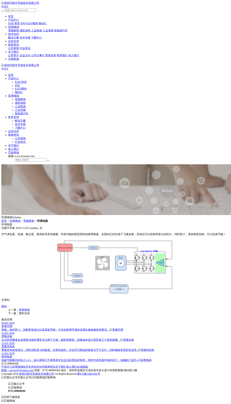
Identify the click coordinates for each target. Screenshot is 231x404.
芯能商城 (13, 152)
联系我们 (62, 55)
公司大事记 (38, 55)
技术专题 (25, 37)
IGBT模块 (32, 23)
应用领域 (13, 27)
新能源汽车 (61, 30)
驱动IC (43, 23)
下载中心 (36, 37)
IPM (23, 23)
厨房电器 (24, 309)
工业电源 (36, 30)
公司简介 (13, 55)
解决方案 (13, 37)
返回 (4, 306)
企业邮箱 (82, 366)
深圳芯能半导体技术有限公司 (36, 373)
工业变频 (48, 30)
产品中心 (13, 19)
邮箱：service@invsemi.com (17, 370)
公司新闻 (13, 48)
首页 (11, 16)
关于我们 (13, 51)
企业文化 (25, 55)
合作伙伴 (13, 41)
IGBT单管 (14, 23)
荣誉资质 (50, 55)
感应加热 (25, 30)
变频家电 (13, 30)
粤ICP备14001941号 (88, 373)
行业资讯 (25, 48)
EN (6, 6)
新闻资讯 (13, 44)
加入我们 (73, 55)
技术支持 (13, 34)
